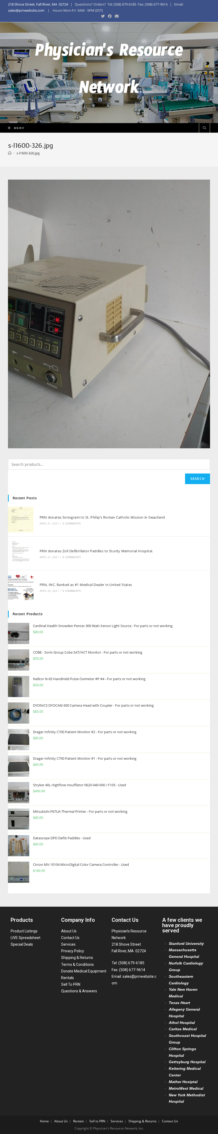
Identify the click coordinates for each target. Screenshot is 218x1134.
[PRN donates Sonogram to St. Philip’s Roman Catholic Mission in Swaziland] (20, 519)
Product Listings (24, 931)
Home (44, 1121)
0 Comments (71, 523)
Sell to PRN (97, 1121)
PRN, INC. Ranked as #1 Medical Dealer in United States (86, 584)
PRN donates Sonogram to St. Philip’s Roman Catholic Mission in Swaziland (102, 517)
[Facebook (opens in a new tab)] (109, 16)
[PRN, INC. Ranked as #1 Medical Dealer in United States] (20, 587)
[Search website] (204, 128)
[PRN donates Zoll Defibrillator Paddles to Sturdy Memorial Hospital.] (20, 553)
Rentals (67, 978)
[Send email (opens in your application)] (116, 16)
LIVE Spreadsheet (25, 938)
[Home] (9, 153)
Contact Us (70, 938)
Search (197, 478)
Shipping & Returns (77, 957)
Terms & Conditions (77, 964)
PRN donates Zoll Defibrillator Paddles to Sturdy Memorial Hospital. (96, 551)
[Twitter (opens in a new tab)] (102, 16)
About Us (69, 931)
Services (68, 944)
